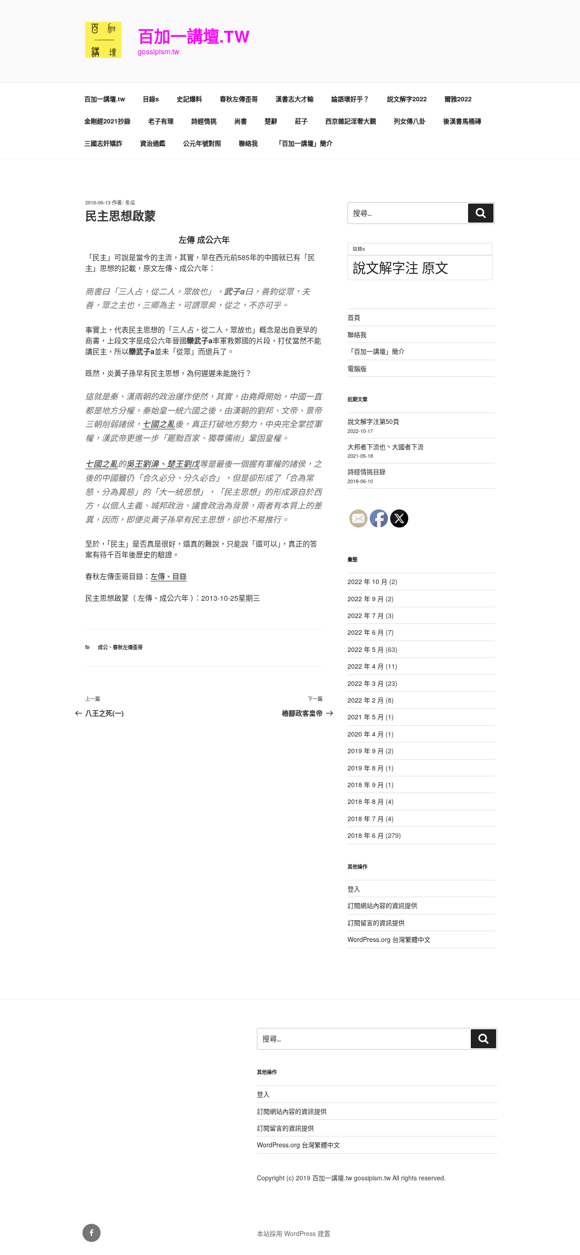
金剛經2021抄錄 (107, 120)
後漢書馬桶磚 (462, 120)
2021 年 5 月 (366, 716)
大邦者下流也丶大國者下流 (386, 446)
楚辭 (271, 120)
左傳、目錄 (168, 576)
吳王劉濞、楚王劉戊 (162, 463)
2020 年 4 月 (366, 733)
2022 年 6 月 (366, 632)
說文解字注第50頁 (373, 421)
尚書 (240, 120)
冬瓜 (130, 202)
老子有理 (161, 120)
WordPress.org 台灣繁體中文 (389, 939)
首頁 (354, 317)
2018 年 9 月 (366, 784)
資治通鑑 (152, 142)
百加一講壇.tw (194, 36)
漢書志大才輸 (295, 98)
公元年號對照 (202, 142)
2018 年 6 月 (366, 835)
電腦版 (357, 368)
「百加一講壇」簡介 (304, 142)
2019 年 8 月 (366, 767)
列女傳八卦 (409, 120)
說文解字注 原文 (400, 266)
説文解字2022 (407, 98)
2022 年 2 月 (366, 699)
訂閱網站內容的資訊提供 (382, 905)
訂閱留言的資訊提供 (376, 922)
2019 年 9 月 (366, 750)
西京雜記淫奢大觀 (350, 120)
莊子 (301, 120)
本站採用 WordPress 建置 (293, 1233)
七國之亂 (158, 423)
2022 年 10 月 (367, 581)
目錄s (151, 98)
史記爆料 (189, 98)
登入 (354, 888)
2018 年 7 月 (366, 818)
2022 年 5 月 (366, 649)
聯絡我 (248, 142)
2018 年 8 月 (366, 801)
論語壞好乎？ (350, 98)
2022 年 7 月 (366, 615)
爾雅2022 (458, 98)
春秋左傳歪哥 (239, 98)
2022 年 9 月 (366, 598)
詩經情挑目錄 (367, 471)
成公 (103, 647)
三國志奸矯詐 (103, 142)
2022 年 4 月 (366, 665)
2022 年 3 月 (366, 683)
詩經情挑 (204, 120)
